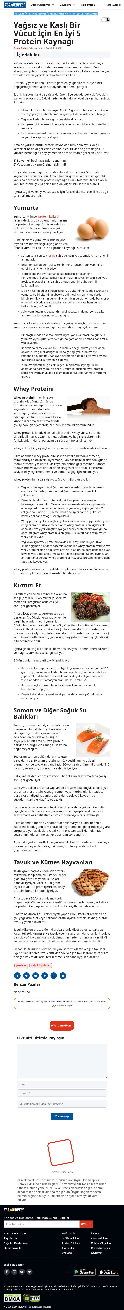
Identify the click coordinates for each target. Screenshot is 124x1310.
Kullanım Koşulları (101, 1243)
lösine (51, 255)
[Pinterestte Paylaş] (44, 975)
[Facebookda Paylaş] (17, 975)
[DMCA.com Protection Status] (13, 1301)
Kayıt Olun (96, 1252)
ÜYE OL (86, 1223)
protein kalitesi (48, 216)
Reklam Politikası (71, 1243)
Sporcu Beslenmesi (37, 13)
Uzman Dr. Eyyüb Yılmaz (58, 1001)
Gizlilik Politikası (71, 1238)
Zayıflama (66, 4)
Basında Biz (68, 1248)
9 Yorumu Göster (62, 1025)
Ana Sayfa (19, 13)
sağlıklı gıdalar (40, 965)
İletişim (95, 1233)
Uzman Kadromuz (100, 1248)
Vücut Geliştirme (40, 4)
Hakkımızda (88, 4)
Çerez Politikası (99, 1238)
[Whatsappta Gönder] (54, 975)
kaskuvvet (14, 4)
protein (21, 965)
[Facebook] (7, 1274)
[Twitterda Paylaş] (26, 975)
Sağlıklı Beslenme (16, 1243)
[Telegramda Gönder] (63, 975)
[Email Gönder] (35, 975)
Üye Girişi (67, 1252)
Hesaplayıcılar (113, 4)
